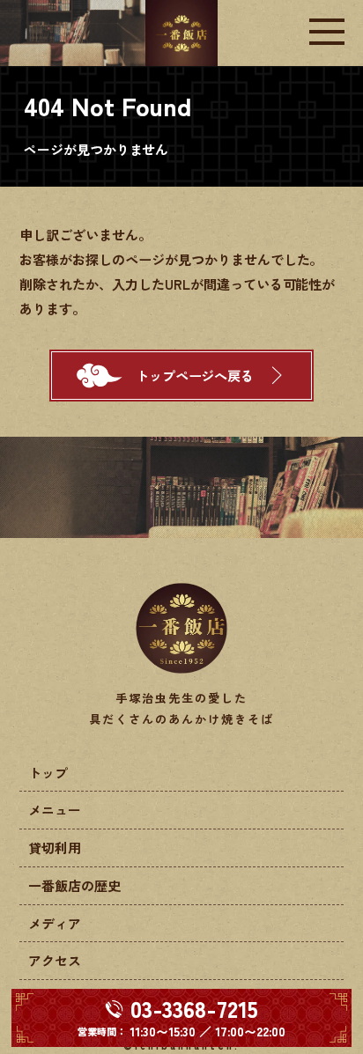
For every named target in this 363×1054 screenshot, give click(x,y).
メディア (54, 923)
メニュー (54, 809)
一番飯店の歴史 (74, 885)
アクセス (54, 960)
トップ (48, 772)
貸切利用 (54, 847)
